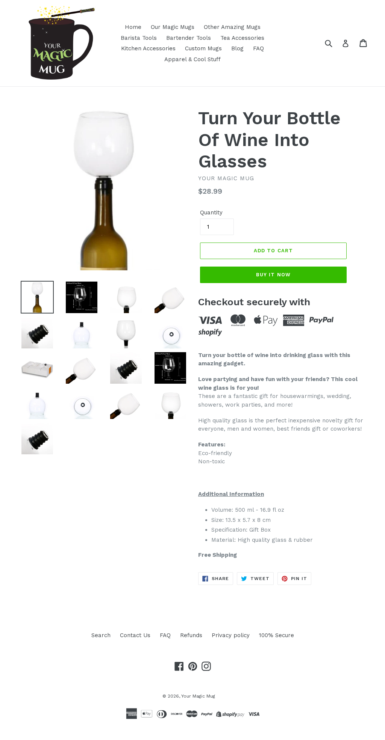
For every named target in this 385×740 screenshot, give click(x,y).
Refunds (191, 635)
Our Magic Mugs (172, 27)
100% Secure (276, 635)
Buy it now (273, 274)
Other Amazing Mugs (232, 27)
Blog (237, 48)
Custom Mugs (203, 48)
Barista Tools (139, 38)
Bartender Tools (188, 38)
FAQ (258, 48)
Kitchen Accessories (148, 48)
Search (101, 635)
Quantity (211, 212)
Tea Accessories (242, 38)
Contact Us (135, 635)
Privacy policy (231, 635)
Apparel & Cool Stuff (192, 59)
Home (133, 27)
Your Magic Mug (198, 696)
